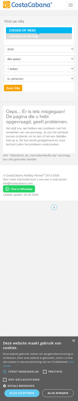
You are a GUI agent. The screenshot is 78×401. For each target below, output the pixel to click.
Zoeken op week (22, 30)
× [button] (73, 340)
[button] (5, 372)
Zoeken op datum (23, 36)
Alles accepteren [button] (22, 393)
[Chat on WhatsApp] (19, 188)
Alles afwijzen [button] (58, 393)
